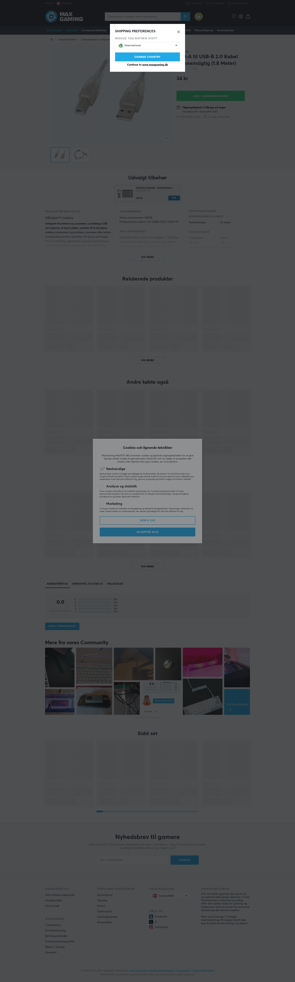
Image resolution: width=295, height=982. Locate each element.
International (133, 45)
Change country (147, 57)
